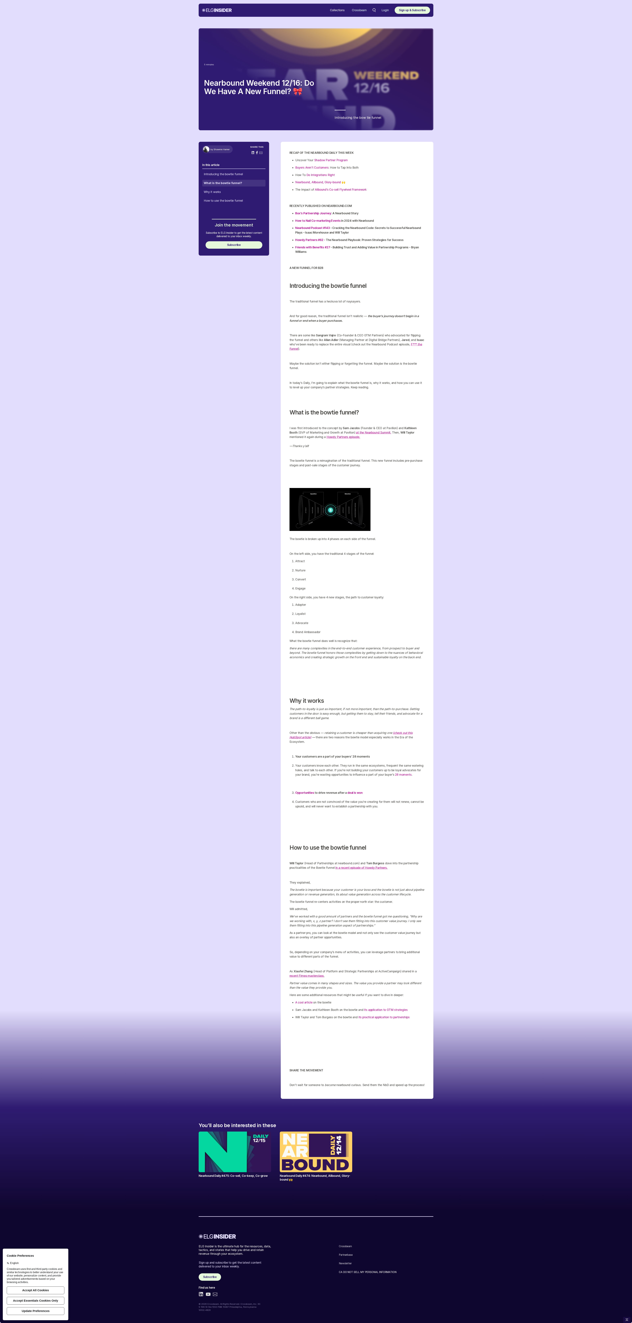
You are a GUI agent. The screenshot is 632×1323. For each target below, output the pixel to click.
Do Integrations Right (320, 175)
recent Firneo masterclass (307, 975)
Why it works (212, 192)
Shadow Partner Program (331, 160)
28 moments (403, 774)
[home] (217, 10)
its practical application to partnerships (384, 1017)
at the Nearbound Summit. (373, 432)
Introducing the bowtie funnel (223, 174)
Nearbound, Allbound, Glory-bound (318, 182)
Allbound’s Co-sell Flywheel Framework (341, 189)
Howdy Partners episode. (343, 437)
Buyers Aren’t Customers (312, 167)
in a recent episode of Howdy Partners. (361, 867)
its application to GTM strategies (386, 1009)
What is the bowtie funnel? (223, 183)
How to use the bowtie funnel (223, 200)
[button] (337, 10)
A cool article (304, 1002)
